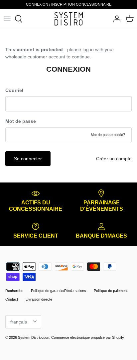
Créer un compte (114, 158)
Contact (11, 299)
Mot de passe (20, 121)
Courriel (14, 90)
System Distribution (33, 337)
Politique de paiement (111, 291)
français (18, 321)
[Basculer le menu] (7, 19)
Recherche (14, 291)
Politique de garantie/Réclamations (58, 291)
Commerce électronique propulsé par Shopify (87, 337)
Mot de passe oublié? (108, 135)
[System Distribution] (69, 18)
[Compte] (115, 19)
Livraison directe (39, 299)
